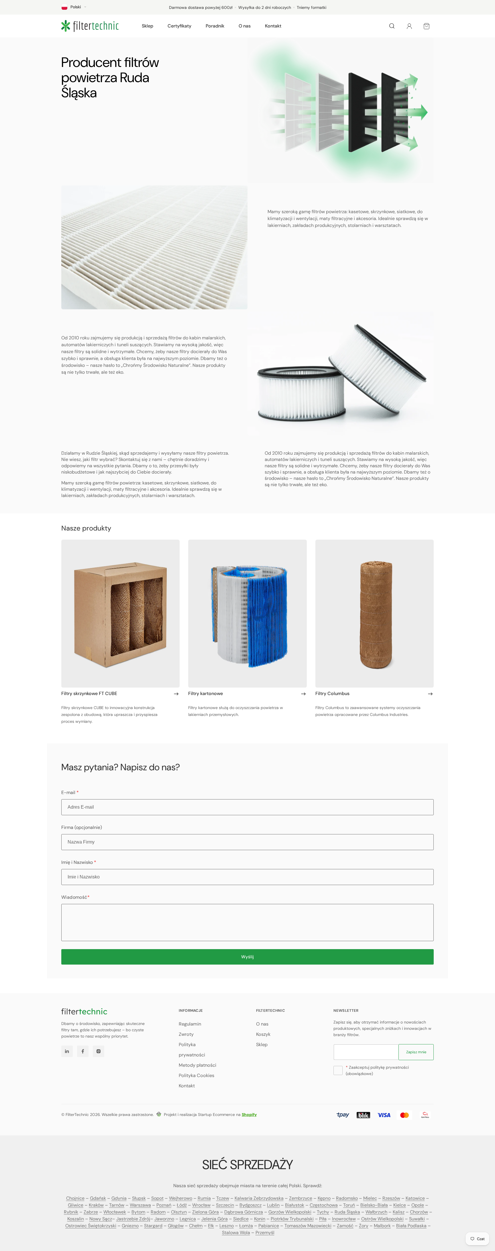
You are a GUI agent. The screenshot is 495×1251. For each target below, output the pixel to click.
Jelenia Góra (214, 1219)
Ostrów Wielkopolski (382, 1219)
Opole (417, 1205)
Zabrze (91, 1212)
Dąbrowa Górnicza (243, 1212)
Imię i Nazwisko (78, 862)
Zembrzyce (300, 1198)
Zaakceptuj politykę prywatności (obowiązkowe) (377, 1070)
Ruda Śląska (347, 1212)
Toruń (349, 1205)
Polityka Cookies (196, 1075)
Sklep (262, 1045)
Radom (158, 1212)
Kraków (96, 1205)
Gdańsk (98, 1198)
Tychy (323, 1212)
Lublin (273, 1205)
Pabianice (268, 1226)
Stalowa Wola (236, 1233)
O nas (262, 1024)
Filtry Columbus (332, 693)
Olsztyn (179, 1212)
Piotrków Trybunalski (292, 1219)
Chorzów (419, 1212)
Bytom (138, 1212)
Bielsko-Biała (374, 1205)
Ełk (211, 1226)
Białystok (294, 1205)
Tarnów (116, 1205)
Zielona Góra (205, 1212)
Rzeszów (391, 1198)
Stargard (153, 1226)
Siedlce (241, 1219)
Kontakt (187, 1086)
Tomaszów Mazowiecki (307, 1226)
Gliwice (75, 1205)
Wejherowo (180, 1198)
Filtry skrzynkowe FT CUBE (89, 693)
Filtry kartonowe (205, 693)
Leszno (226, 1226)
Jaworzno (164, 1219)
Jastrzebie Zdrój (133, 1219)
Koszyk (263, 1034)
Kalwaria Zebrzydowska (259, 1198)
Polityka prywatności (192, 1050)
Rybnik (71, 1212)
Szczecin (225, 1205)
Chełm (196, 1226)
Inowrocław (344, 1219)
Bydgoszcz (250, 1205)
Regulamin (190, 1024)
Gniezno (130, 1226)
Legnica (188, 1219)
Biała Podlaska (411, 1226)
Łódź (182, 1205)
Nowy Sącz (100, 1219)
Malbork (382, 1226)
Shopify (249, 1114)
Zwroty (186, 1034)
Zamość (345, 1226)
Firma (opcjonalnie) (81, 827)
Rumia (204, 1198)
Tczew (222, 1198)
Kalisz (398, 1212)
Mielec (370, 1198)
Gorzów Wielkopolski (289, 1212)
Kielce (399, 1205)
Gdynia (119, 1198)
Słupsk (139, 1198)
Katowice (415, 1198)
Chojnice (75, 1198)
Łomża (246, 1226)
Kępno (324, 1198)
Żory (363, 1226)
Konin (259, 1219)
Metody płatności (197, 1065)
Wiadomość (75, 897)
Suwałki (417, 1219)
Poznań (163, 1205)
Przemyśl (265, 1233)
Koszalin (75, 1219)
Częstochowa (324, 1205)
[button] (147, 26)
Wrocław (201, 1205)
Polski (75, 6)
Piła (323, 1219)
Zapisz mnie (416, 1052)
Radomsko (347, 1198)
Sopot (157, 1198)
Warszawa (140, 1205)
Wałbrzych (376, 1212)
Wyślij (247, 957)
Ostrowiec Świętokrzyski (90, 1226)
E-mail (70, 792)
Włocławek (114, 1212)
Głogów (176, 1226)
